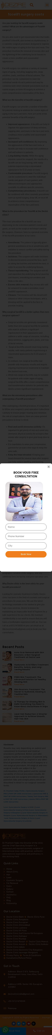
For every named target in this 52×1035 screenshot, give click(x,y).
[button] (49, 467)
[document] (26, 517)
